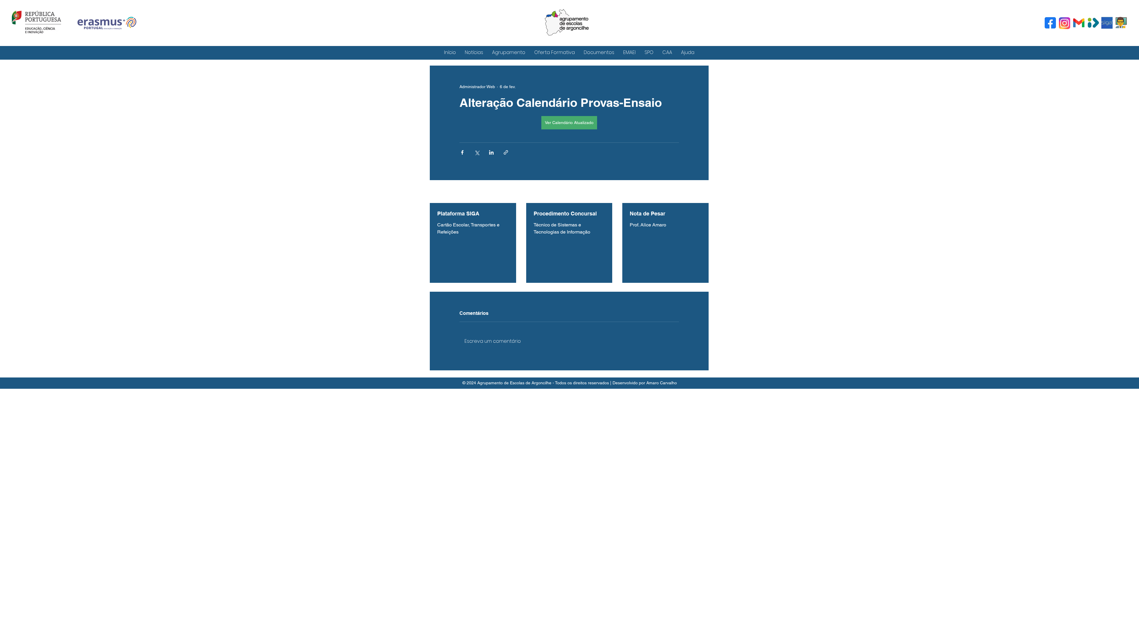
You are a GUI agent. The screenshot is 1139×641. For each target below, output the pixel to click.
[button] (509, 52)
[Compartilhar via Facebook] (462, 152)
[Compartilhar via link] (506, 152)
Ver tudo (701, 192)
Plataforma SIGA (458, 213)
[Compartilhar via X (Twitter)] (477, 152)
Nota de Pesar (647, 213)
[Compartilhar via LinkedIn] (491, 152)
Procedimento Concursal (565, 213)
